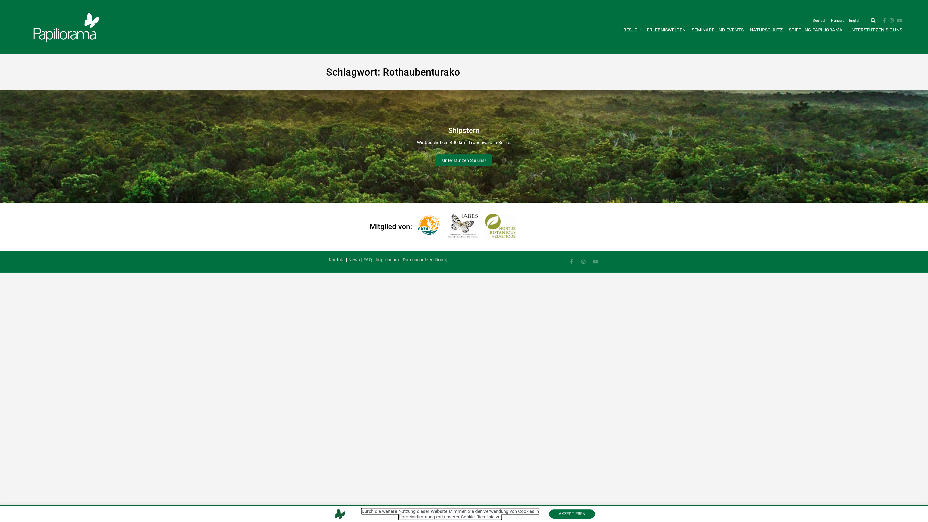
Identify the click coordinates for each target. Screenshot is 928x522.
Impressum (387, 259)
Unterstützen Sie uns (875, 30)
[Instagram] (892, 20)
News (354, 259)
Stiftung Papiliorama (815, 30)
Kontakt (337, 259)
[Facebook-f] (884, 20)
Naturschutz (766, 30)
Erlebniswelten (666, 30)
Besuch (632, 30)
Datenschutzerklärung (425, 259)
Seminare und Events (718, 30)
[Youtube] (899, 20)
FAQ (367, 259)
